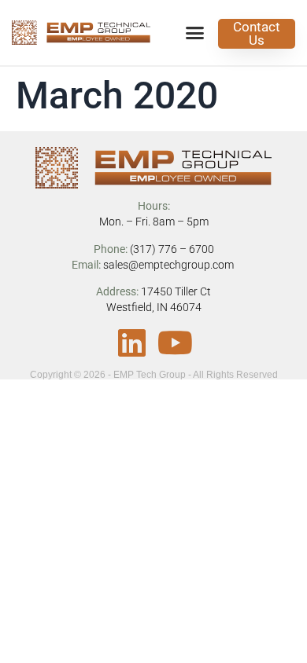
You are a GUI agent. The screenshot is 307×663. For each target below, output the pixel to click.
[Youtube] (175, 342)
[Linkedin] (132, 342)
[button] (195, 33)
